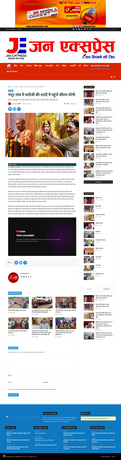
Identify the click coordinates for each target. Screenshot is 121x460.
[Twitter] (14, 109)
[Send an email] (19, 104)
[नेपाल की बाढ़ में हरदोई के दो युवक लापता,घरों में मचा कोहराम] (89, 165)
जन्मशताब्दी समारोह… (101, 240)
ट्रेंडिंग (15, 65)
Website (45, 382)
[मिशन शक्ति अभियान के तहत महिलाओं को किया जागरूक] (89, 102)
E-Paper (19, 29)
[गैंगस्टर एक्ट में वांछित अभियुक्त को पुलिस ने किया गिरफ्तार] (89, 93)
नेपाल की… (98, 265)
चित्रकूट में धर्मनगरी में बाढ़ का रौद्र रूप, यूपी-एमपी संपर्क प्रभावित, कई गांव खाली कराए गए (104, 130)
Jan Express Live (32, 457)
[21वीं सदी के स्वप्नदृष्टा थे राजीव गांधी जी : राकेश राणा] (18, 323)
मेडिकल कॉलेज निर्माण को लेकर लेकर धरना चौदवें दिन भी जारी (103, 147)
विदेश (64, 65)
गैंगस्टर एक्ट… (99, 198)
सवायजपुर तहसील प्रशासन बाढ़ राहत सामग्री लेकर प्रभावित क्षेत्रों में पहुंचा (104, 110)
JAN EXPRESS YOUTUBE (100, 65)
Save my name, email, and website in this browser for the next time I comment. (33, 389)
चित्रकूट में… (98, 231)
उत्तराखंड (21, 87)
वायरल (29, 65)
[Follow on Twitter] (18, 104)
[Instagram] (31, 277)
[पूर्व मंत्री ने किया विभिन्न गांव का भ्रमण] (18, 303)
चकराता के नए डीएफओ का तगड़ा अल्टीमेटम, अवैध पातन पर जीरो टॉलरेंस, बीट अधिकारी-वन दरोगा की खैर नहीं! (41, 333)
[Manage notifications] (4, 455)
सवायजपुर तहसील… (101, 215)
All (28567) (98, 182)
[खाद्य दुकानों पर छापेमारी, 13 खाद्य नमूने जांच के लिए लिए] (89, 157)
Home (11, 87)
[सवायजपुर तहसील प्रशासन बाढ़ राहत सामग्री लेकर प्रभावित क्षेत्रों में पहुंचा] (89, 110)
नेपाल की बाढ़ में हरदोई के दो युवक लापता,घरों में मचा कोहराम (104, 164)
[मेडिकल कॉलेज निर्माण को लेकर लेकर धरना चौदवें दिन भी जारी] (89, 148)
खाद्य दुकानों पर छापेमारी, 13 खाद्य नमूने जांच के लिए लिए (104, 155)
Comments (106, 289)
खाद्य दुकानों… (99, 257)
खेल (21, 65)
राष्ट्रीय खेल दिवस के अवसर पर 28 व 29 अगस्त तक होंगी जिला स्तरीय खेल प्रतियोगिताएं (64, 333)
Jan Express (15, 104)
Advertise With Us (10, 29)
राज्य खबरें (49, 65)
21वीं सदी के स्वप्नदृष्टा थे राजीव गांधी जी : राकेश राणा (18, 332)
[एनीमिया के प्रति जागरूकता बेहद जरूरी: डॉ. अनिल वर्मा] (65, 303)
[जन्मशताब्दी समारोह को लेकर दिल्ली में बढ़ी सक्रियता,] (89, 140)
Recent (89, 289)
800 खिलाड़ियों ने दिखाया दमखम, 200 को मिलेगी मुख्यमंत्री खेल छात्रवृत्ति (41, 311)
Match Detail (12, 71)
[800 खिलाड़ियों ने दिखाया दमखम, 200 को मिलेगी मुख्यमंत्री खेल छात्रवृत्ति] (42, 303)
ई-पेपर (86, 65)
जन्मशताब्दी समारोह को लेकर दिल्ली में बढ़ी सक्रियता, (103, 138)
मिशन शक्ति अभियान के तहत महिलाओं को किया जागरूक (102, 101)
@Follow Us (85, 413)
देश (57, 65)
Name (10, 375)
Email (10, 382)
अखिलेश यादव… (100, 223)
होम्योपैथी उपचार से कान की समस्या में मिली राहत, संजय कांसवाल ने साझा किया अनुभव (104, 173)
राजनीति (73, 65)
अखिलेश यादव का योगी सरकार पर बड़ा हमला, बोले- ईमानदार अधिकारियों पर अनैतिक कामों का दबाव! (104, 120)
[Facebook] (10, 109)
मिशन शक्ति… (99, 206)
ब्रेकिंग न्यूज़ (38, 65)
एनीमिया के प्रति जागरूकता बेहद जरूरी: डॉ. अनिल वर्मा (65, 311)
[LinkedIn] (19, 109)
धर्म (80, 65)
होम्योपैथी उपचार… (100, 274)
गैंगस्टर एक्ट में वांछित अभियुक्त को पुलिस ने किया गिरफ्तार (104, 92)
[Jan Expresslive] (60, 48)
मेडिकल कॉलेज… (100, 248)
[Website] (22, 277)
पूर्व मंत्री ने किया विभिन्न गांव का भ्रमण (17, 310)
